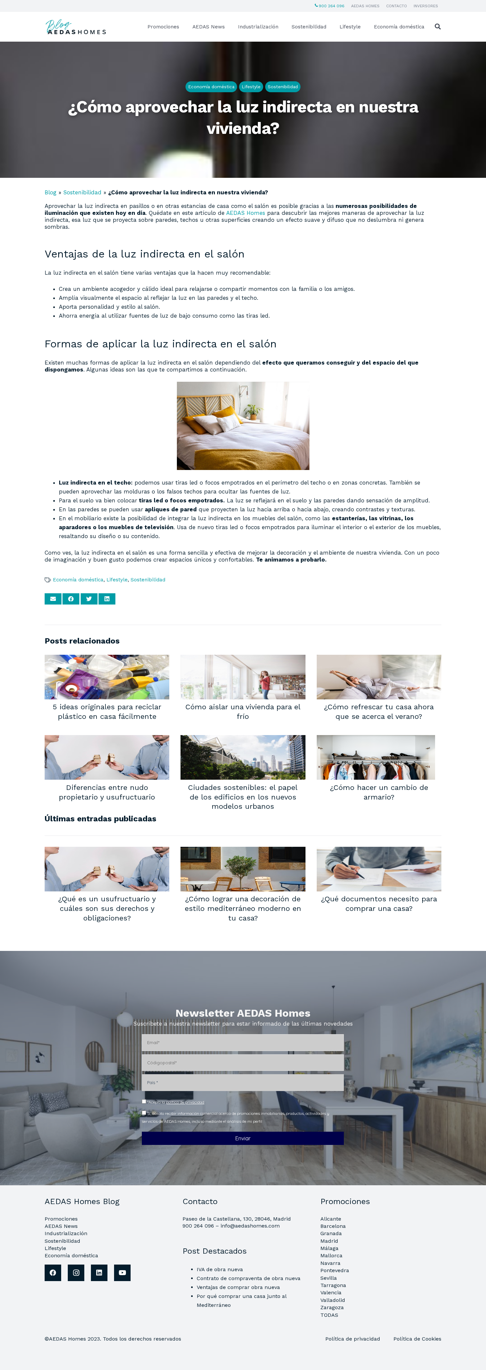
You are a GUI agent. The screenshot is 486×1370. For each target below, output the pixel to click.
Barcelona (333, 1226)
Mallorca (331, 1255)
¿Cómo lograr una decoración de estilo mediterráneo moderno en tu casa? (243, 908)
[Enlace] (77, 26)
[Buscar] (437, 27)
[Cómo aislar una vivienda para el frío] (243, 659)
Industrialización (66, 1233)
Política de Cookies (417, 1339)
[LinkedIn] (99, 1273)
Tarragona (333, 1285)
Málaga (329, 1248)
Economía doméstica (78, 580)
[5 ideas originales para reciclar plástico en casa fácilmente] (107, 659)
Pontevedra (334, 1270)
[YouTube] (122, 1273)
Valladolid (332, 1300)
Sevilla (328, 1278)
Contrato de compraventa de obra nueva (249, 1278)
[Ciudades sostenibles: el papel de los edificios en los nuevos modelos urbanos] (243, 739)
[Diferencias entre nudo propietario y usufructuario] (107, 739)
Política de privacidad (353, 1339)
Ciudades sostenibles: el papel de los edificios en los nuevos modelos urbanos (243, 796)
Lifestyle (117, 580)
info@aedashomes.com (250, 1226)
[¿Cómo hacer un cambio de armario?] (376, 739)
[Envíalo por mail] (53, 599)
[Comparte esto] (70, 599)
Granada (331, 1233)
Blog (51, 192)
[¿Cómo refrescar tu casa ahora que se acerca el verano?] (379, 659)
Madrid (329, 1241)
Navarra (330, 1263)
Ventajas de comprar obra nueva (238, 1287)
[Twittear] (89, 599)
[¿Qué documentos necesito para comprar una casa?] (379, 851)
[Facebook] (53, 1273)
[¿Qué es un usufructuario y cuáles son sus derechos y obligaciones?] (107, 851)
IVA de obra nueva (220, 1269)
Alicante (330, 1219)
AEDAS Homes (245, 213)
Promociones (61, 1219)
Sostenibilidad (82, 192)
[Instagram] (76, 1273)
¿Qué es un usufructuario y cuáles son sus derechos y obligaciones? (107, 908)
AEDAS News (61, 1226)
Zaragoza (332, 1307)
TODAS (329, 1315)
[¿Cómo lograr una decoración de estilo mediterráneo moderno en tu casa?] (243, 851)
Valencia (331, 1292)
